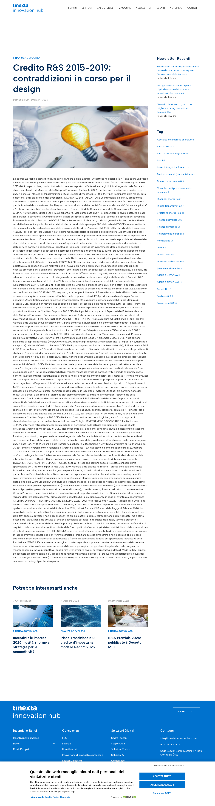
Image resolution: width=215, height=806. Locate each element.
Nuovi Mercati (70, 749)
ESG (64, 737)
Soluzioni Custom (121, 749)
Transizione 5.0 (167, 303)
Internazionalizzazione (170, 261)
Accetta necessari (162, 785)
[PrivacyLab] (129, 797)
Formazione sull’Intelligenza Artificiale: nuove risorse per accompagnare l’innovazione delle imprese (178, 70)
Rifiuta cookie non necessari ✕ (169, 765)
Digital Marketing (72, 760)
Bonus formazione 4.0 (170, 181)
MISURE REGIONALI (169, 282)
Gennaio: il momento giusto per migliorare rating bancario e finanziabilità (174, 108)
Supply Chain (118, 743)
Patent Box (164, 289)
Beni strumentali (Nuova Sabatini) (177, 174)
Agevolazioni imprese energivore (176, 139)
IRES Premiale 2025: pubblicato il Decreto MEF (124, 642)
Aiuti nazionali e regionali (172, 153)
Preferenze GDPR (162, 793)
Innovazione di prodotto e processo (82, 754)
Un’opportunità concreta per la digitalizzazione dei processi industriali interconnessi (174, 89)
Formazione (165, 240)
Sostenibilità (165, 296)
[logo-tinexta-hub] (28, 8)
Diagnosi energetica (169, 199)
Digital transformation (170, 206)
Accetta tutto (162, 776)
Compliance (118, 760)
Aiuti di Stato (165, 146)
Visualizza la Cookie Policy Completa (50, 797)
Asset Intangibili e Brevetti (173, 167)
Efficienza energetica (170, 212)
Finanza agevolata (26, 57)
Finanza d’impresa (169, 226)
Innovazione (165, 254)
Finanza (66, 743)
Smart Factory (119, 737)
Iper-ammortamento (169, 268)
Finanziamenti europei (170, 233)
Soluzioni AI (117, 754)
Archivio (162, 160)
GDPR (161, 247)
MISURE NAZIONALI (170, 275)
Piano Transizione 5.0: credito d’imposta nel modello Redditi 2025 (78, 642)
